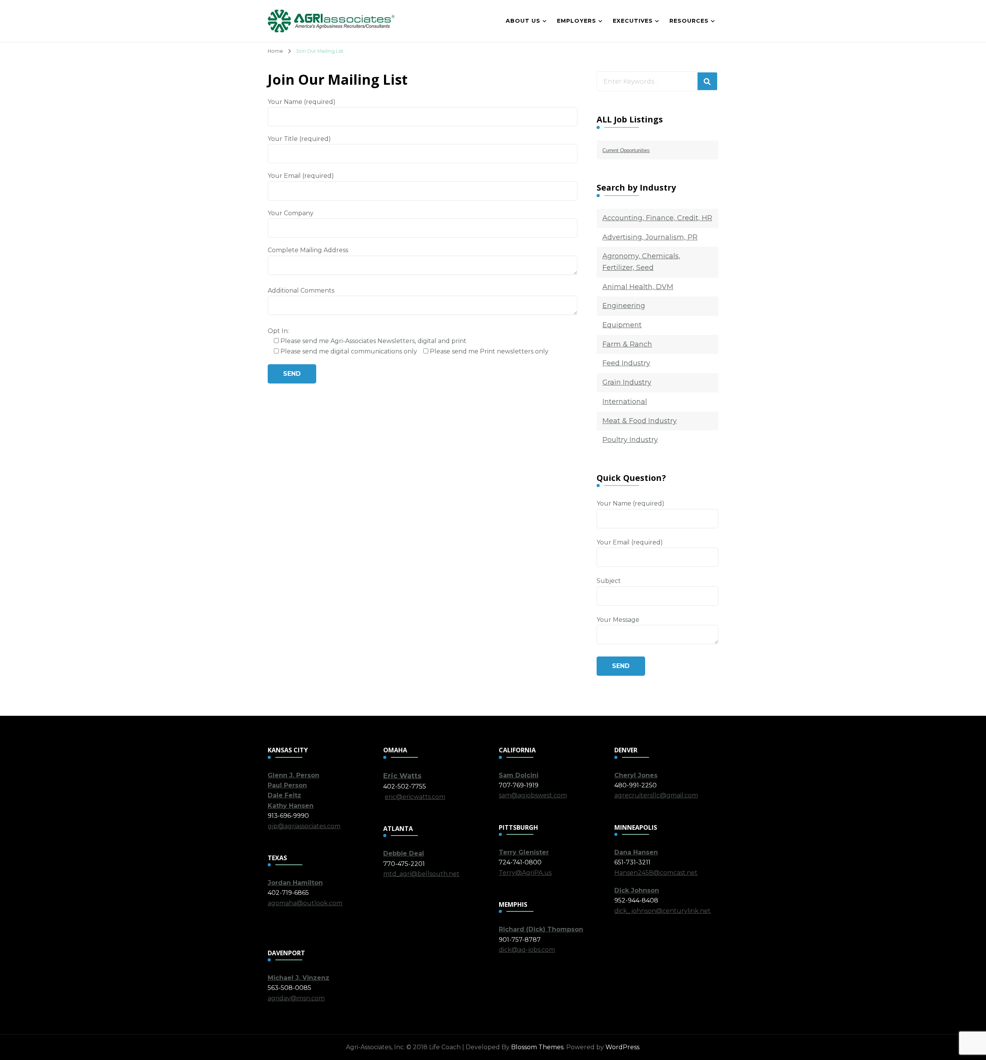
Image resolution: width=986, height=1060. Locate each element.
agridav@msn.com (296, 998)
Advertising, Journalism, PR (650, 237)
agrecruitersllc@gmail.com (656, 795)
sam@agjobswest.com (533, 795)
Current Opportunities (626, 150)
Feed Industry (626, 363)
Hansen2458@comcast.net (656, 872)
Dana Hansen (636, 852)
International (624, 401)
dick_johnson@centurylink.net (662, 910)
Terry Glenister (524, 852)
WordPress (622, 1047)
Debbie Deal (403, 853)
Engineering (623, 305)
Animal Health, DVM (637, 287)
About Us (523, 20)
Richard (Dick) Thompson (541, 929)
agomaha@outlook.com (305, 903)
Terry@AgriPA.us (525, 872)
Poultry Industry (630, 439)
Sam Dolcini (518, 775)
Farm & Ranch (627, 344)
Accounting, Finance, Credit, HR (657, 218)
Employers (576, 20)
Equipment (622, 325)
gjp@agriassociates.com (304, 826)
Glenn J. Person (293, 775)
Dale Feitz (284, 795)
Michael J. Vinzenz (298, 977)
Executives (633, 20)
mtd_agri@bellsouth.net (421, 873)
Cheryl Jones (635, 775)
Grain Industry (626, 382)
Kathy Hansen (291, 805)
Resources (689, 20)
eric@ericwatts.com (415, 796)
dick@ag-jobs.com (527, 949)
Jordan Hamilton (295, 882)
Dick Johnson (636, 890)
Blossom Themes (537, 1047)
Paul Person (287, 785)
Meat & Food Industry (639, 421)
